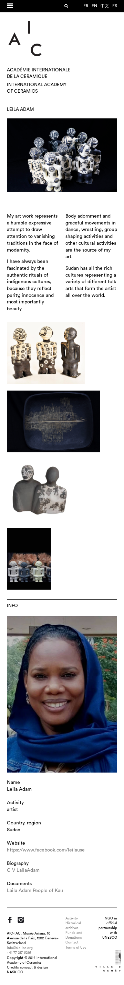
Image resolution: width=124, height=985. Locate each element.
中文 (105, 6)
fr (85, 6)
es (114, 6)
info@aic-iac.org (20, 948)
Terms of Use (75, 947)
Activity (71, 918)
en (94, 6)
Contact (72, 942)
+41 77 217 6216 (19, 952)
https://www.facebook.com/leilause (46, 850)
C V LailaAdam (23, 870)
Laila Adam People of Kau (35, 890)
